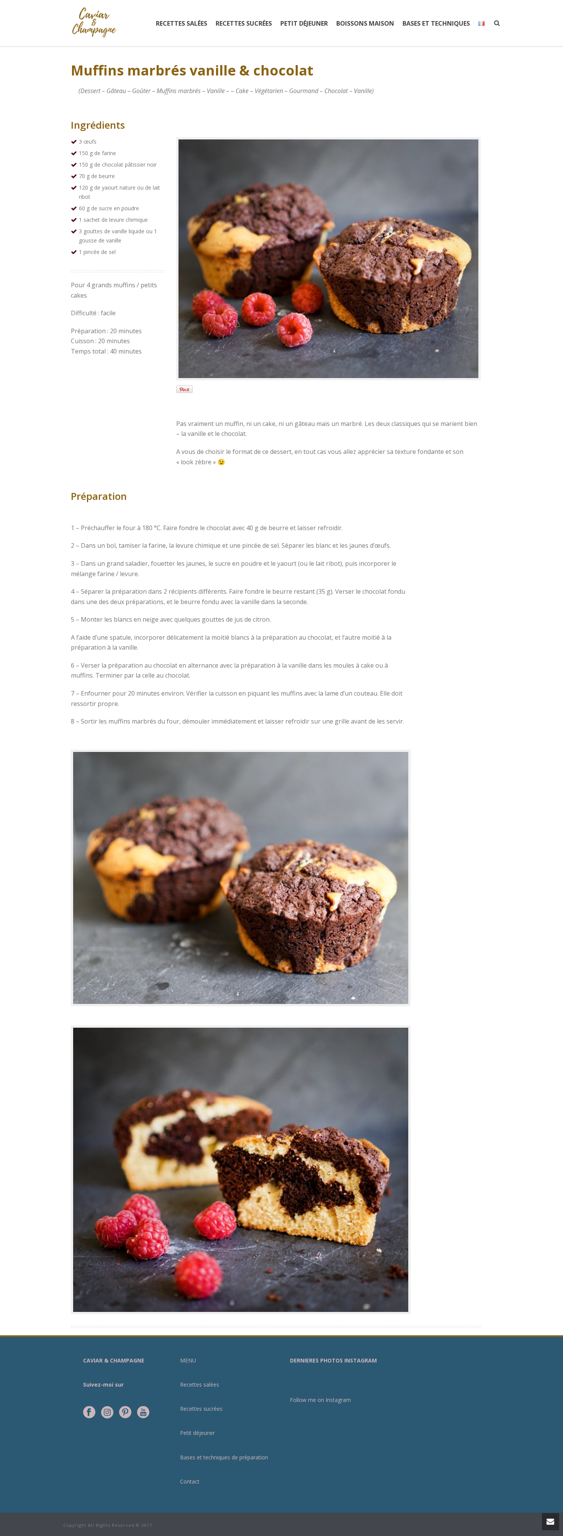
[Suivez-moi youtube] (143, 1412)
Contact (190, 1481)
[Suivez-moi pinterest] (125, 1412)
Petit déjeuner (304, 23)
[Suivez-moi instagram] (107, 1412)
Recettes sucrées (244, 23)
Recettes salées (181, 23)
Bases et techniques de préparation (224, 1457)
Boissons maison (365, 23)
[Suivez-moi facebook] (89, 1412)
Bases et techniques (436, 23)
